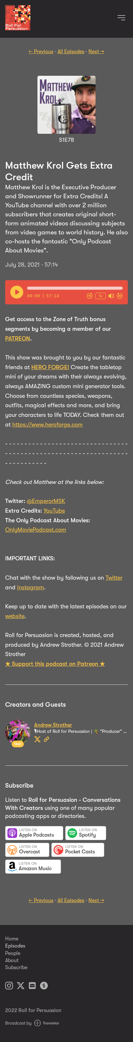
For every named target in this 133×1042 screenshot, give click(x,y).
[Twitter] (37, 739)
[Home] (17, 29)
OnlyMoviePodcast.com (35, 529)
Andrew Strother (53, 725)
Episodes (15, 946)
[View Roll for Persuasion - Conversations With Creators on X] (21, 986)
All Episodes (70, 51)
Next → (96, 51)
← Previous (41, 51)
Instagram (30, 587)
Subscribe (16, 967)
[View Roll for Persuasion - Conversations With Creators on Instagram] (9, 986)
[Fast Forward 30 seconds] (120, 296)
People (12, 953)
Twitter (114, 578)
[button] (75, 288)
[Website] (46, 739)
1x (100, 295)
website (15, 616)
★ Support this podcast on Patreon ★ (55, 664)
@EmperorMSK (46, 501)
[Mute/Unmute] (111, 296)
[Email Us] (32, 986)
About (12, 960)
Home (11, 939)
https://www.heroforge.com (47, 424)
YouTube (54, 510)
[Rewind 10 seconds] (90, 296)
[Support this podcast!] (44, 986)
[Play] (16, 292)
